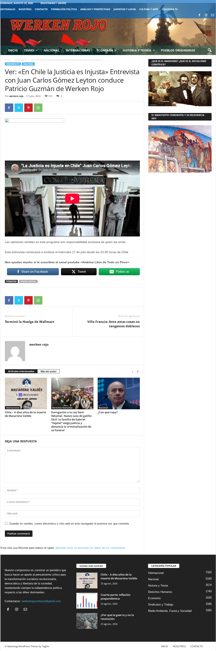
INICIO (164, 646)
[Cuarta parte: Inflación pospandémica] (86, 601)
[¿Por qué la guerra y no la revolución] (86, 621)
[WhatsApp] (38, 107)
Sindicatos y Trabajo (160, 604)
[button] (209, 50)
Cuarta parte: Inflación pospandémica (115, 596)
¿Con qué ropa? (108, 412)
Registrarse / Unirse (53, 3)
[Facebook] (199, 15)
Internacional (78, 50)
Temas (29, 50)
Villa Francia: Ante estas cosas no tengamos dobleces (113, 323)
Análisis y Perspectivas (95, 9)
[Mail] (212, 15)
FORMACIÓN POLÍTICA (64, 9)
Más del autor (48, 371)
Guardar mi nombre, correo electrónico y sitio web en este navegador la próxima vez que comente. (69, 523)
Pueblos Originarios (178, 50)
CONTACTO (41, 9)
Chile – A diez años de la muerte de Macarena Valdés (25, 414)
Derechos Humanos (62, 407)
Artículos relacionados (21, 371)
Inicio (13, 50)
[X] (19, 107)
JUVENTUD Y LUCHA (124, 9)
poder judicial (28, 281)
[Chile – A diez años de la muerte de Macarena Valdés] (26, 393)
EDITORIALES (7, 9)
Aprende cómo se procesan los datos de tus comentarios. (90, 547)
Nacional (51, 50)
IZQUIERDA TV (170, 9)
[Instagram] (206, 15)
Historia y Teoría (137, 50)
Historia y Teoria (158, 585)
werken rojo (16, 96)
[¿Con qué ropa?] (119, 393)
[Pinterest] (28, 107)
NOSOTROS (25, 9)
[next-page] (138, 371)
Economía (105, 50)
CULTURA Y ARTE (148, 9)
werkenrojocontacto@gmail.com (41, 601)
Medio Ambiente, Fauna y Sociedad (170, 610)
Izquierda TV (20, 59)
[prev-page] (133, 371)
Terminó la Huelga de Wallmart (29, 321)
